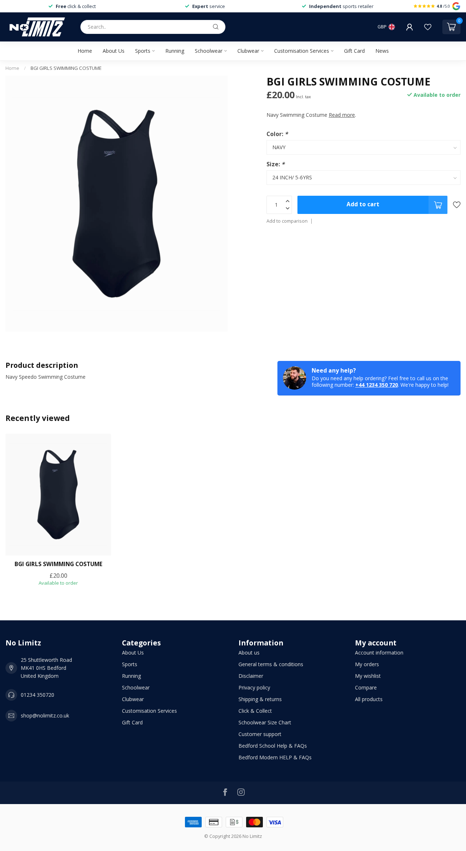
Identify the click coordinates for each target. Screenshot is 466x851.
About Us (114, 50)
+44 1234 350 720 (376, 384)
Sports (142, 50)
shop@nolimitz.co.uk (45, 715)
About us (249, 652)
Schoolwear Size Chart (264, 722)
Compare (366, 687)
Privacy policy (254, 687)
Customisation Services (301, 50)
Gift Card (354, 50)
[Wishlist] (427, 27)
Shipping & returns (260, 699)
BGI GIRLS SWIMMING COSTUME (66, 68)
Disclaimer (250, 675)
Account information (379, 652)
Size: (275, 164)
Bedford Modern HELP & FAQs (275, 757)
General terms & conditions (270, 664)
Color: (277, 134)
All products (369, 699)
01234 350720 (37, 694)
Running (174, 50)
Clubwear (248, 50)
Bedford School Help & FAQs (272, 745)
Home (85, 50)
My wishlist (368, 675)
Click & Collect (255, 710)
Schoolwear (208, 50)
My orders (367, 664)
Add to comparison (287, 221)
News (382, 50)
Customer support (259, 734)
